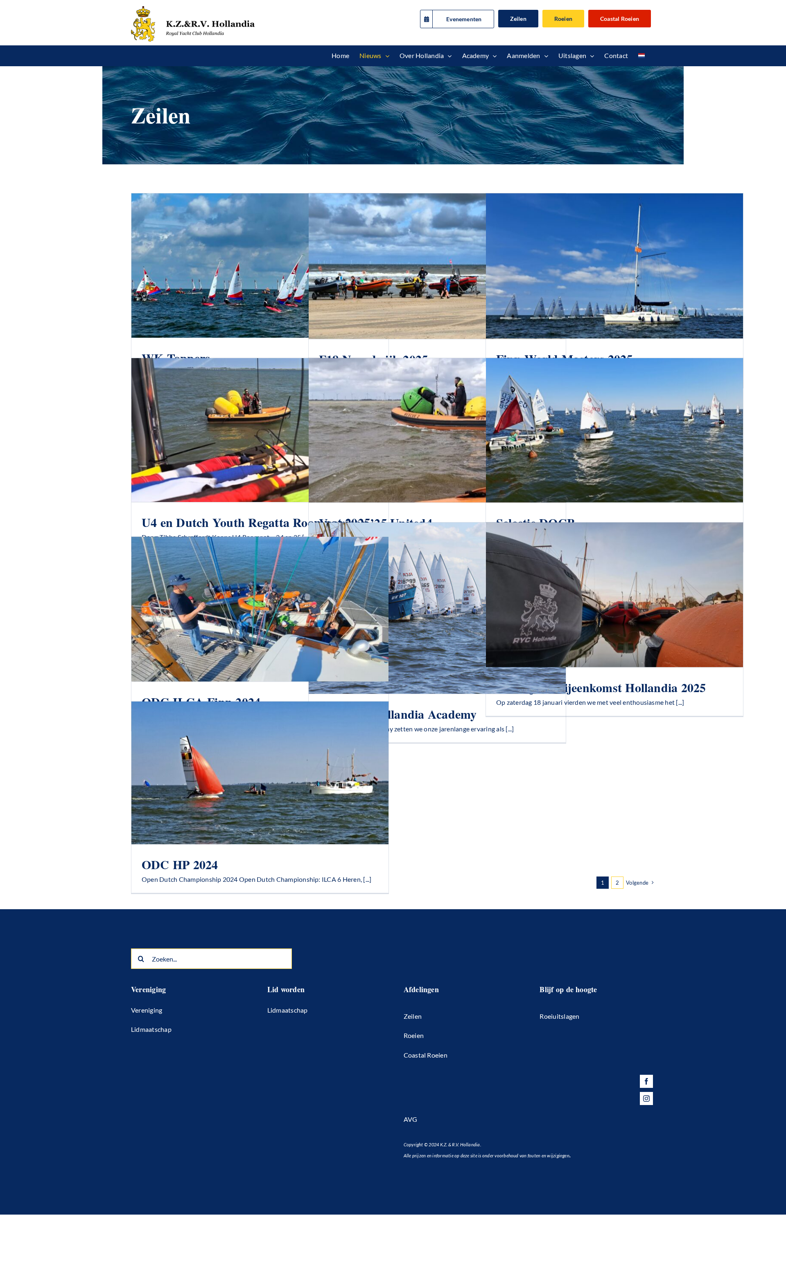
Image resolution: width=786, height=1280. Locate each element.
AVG (411, 1119)
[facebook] (646, 1081)
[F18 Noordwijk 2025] (437, 266)
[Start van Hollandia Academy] (437, 608)
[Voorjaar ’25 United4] (437, 430)
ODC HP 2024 (180, 864)
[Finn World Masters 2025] (614, 265)
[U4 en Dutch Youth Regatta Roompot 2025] (259, 430)
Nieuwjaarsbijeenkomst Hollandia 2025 (601, 687)
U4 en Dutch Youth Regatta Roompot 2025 (256, 522)
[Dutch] (641, 55)
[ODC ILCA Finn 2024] (259, 609)
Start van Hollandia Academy (398, 714)
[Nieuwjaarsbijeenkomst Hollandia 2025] (614, 594)
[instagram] (646, 1098)
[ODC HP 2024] (259, 773)
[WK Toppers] (259, 265)
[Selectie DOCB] (614, 430)
